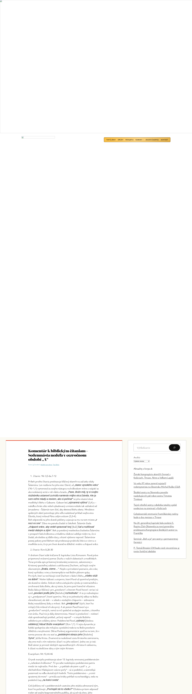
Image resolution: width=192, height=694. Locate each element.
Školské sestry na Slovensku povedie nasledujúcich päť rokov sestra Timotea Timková (153, 496)
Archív (137, 457)
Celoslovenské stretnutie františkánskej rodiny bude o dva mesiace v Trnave (156, 515)
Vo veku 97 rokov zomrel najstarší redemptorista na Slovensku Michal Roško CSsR (157, 485)
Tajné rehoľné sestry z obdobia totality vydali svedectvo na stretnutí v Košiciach (155, 506)
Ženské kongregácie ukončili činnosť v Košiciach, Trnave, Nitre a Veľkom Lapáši (154, 476)
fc (33, 465)
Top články (56, 465)
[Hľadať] (174, 447)
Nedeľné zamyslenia (46, 465)
